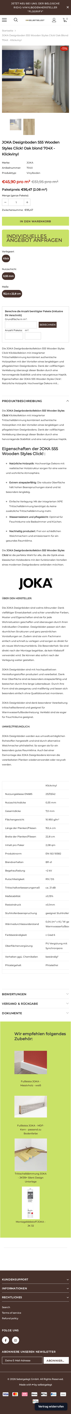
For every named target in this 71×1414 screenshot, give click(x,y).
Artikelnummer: (11, 167)
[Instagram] (15, 1340)
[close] (68, 8)
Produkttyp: (9, 172)
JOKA (30, 162)
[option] (35, 79)
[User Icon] (54, 20)
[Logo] (35, 20)
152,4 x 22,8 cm (12, 293)
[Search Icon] (16, 20)
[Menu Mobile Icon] (4, 20)
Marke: (6, 162)
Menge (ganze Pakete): (15, 195)
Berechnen (48, 324)
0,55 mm (8, 276)
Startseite (7, 30)
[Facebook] (5, 1340)
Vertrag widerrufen (51, 1406)
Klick (6, 258)
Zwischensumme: (12, 209)
